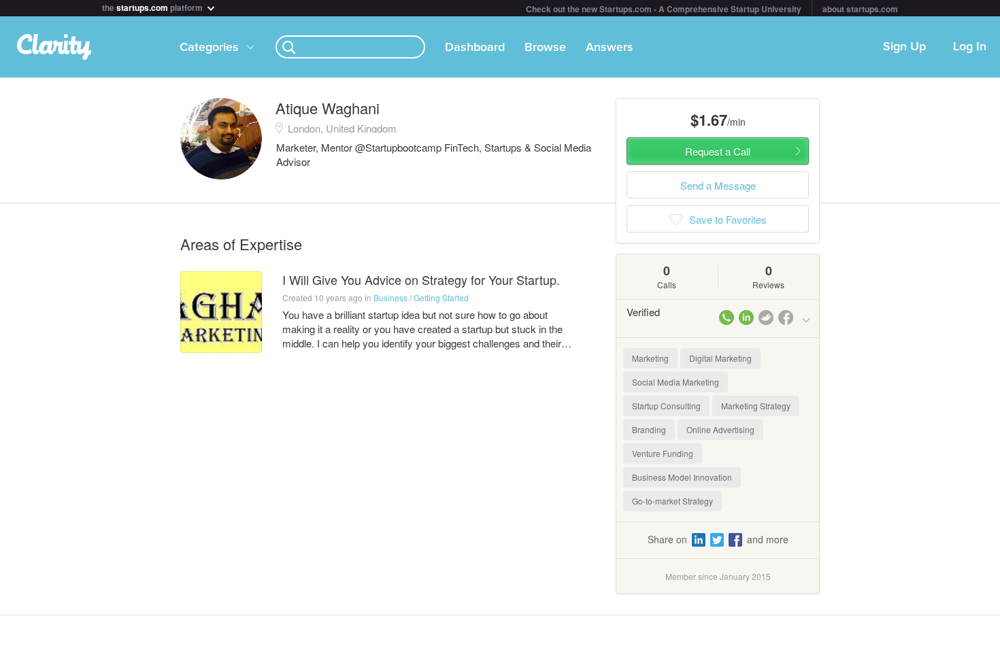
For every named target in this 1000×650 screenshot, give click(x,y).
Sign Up (904, 47)
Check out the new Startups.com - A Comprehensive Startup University (663, 9)
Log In (969, 47)
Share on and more (718, 539)
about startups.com (860, 9)
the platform (153, 6)
